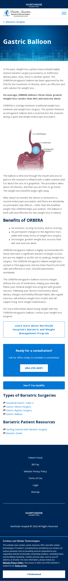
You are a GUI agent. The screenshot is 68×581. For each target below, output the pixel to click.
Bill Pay (35, 464)
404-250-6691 (34, 368)
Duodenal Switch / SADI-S (20, 402)
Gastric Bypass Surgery (19, 410)
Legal (35, 485)
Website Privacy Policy (35, 471)
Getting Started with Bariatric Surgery (26, 429)
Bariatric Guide (14, 433)
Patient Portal (35, 457)
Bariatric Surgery (15, 21)
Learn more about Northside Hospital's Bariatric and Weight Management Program (34, 329)
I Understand (34, 574)
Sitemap (35, 491)
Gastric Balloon (14, 414)
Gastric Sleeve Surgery (18, 406)
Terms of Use (35, 478)
